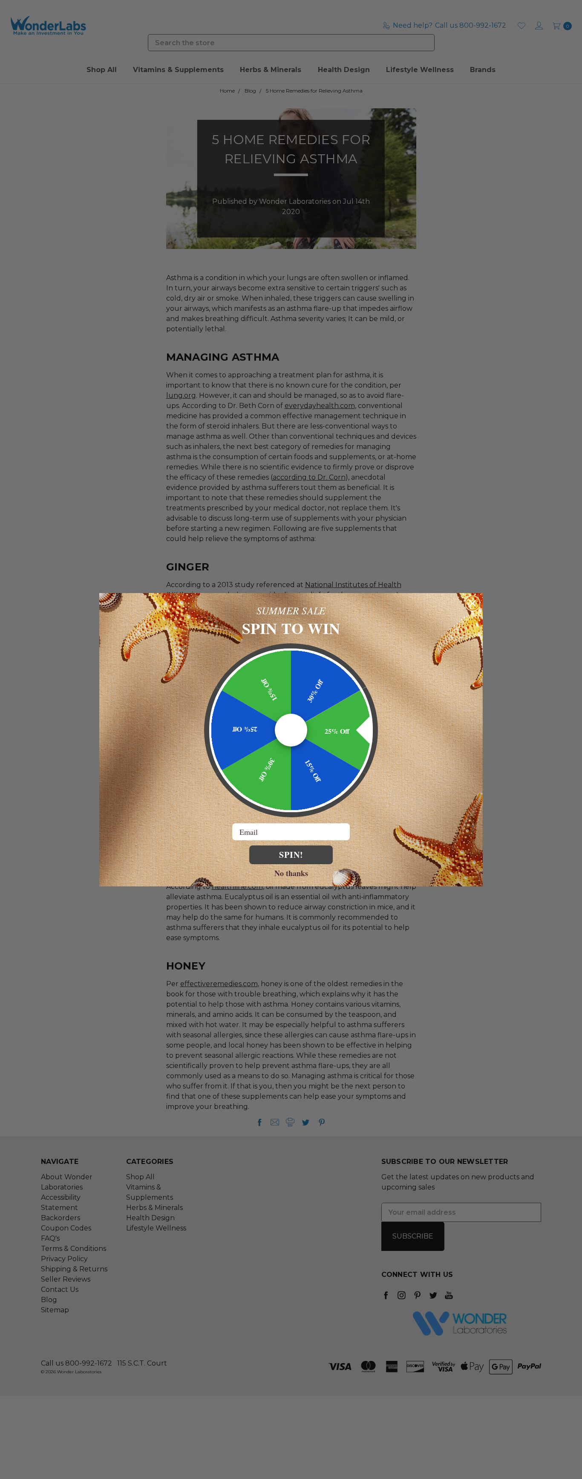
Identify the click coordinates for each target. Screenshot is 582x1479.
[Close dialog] (472, 603)
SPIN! (291, 854)
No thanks (291, 872)
